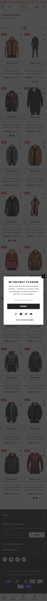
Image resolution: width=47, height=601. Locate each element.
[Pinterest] (26, 314)
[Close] (43, 276)
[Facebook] (15, 314)
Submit (23, 306)
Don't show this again (24, 320)
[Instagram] (21, 314)
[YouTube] (31, 314)
